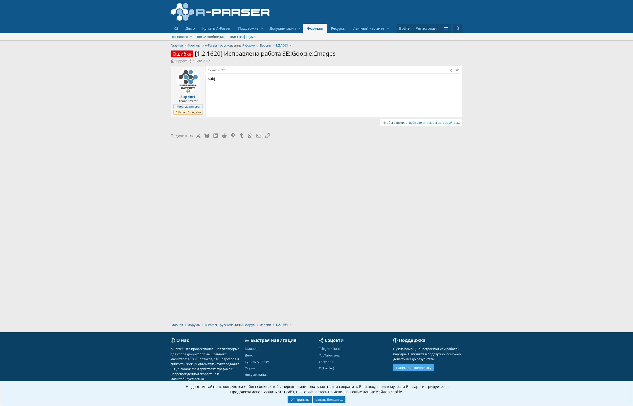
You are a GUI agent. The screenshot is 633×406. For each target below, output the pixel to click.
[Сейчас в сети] (188, 91)
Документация (283, 28)
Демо (190, 28)
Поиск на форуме (241, 36)
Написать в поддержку (413, 367)
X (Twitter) (326, 368)
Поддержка (248, 28)
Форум (250, 368)
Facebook (326, 361)
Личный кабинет (368, 28)
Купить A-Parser (216, 28)
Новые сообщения (210, 36)
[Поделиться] (451, 70)
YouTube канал (330, 355)
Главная (251, 348)
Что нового (179, 36)
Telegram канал (330, 348)
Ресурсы (338, 28)
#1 (458, 70)
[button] (262, 28)
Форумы (315, 28)
